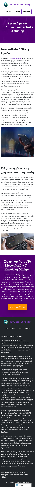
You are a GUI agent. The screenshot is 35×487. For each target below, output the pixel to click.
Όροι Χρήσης (9, 482)
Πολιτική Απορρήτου (23, 482)
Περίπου (8, 11)
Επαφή (17, 11)
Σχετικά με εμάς (10, 328)
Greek (21, 485)
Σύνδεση (26, 11)
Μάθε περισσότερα (17, 306)
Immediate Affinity (14, 58)
